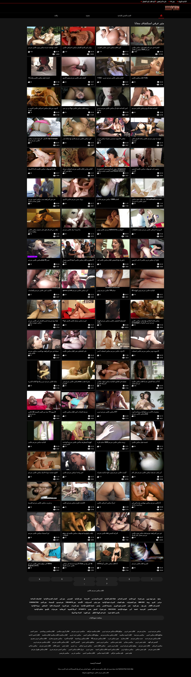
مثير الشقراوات (131, 602)
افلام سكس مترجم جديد (152, 638)
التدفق (95, 609)
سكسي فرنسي (64, 653)
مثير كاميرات (75, 606)
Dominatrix (33, 602)
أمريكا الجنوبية (72, 609)
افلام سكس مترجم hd (98, 638)
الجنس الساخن (122, 599)
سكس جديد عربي (75, 635)
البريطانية (63, 609)
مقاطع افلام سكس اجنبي (154, 635)
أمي (130, 609)
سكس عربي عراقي (85, 646)
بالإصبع (47, 609)
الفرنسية (142, 609)
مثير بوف (143, 606)
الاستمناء (86, 599)
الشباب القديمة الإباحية (50, 599)
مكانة (56, 15)
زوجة (148, 602)
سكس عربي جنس (102, 642)
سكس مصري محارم (55, 638)
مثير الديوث (65, 606)
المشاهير (44, 606)
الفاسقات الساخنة (36, 599)
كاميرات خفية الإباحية (108, 602)
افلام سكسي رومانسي (47, 631)
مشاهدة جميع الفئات (95, 618)
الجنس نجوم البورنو (120, 606)
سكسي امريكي (157, 646)
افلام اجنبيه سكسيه (125, 635)
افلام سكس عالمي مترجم (60, 642)
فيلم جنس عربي (140, 642)
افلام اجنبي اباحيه (34, 635)
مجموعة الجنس (107, 606)
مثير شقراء (141, 599)
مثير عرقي (97, 602)
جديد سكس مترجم (137, 638)
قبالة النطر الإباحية (110, 599)
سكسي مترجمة (139, 635)
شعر (129, 606)
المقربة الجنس (152, 609)
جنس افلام (56, 646)
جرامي (160, 602)
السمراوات (88, 602)
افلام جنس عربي (129, 631)
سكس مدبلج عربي (127, 649)
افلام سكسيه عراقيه (93, 631)
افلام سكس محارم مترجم (109, 635)
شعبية (88, 15)
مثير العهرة (87, 613)
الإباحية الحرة (68, 638)
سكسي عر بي (75, 653)
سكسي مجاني (128, 642)
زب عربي (74, 646)
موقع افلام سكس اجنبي (90, 635)
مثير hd (172, 1)
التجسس (70, 599)
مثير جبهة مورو (151, 599)
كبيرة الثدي (132, 599)
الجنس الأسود (75, 642)
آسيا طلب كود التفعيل (148, 1)
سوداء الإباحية (35, 606)
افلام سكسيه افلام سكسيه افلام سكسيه (55, 635)
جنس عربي (89, 649)
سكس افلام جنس (99, 646)
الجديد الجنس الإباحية (124, 15)
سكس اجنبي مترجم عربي (58, 649)
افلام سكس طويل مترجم (39, 649)
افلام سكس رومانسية (82, 638)
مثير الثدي (44, 602)
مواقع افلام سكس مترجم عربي (112, 631)
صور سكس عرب (113, 638)
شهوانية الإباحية (122, 609)
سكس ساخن (33, 646)
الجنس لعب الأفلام (154, 606)
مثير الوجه (136, 606)
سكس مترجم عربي (154, 631)
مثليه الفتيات (121, 602)
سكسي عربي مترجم (78, 631)
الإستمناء (51, 602)
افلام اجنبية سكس (103, 653)
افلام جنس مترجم (144, 646)
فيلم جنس (65, 646)
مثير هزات (54, 609)
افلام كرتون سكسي (63, 631)
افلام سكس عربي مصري (39, 638)
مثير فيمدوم (59, 602)
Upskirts (82, 609)
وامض (98, 606)
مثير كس (62, 599)
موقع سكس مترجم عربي (128, 646)
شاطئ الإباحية (38, 609)
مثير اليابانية (78, 599)
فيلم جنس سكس (116, 642)
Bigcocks (112, 609)
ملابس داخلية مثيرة (113, 613)
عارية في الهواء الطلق (99, 613)
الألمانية (80, 602)
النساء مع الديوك (77, 613)
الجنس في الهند (153, 642)
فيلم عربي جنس (113, 646)
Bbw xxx (141, 602)
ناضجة (136, 609)
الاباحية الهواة (183, 1)
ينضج (159, 599)
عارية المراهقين (161, 1)
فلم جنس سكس (141, 649)
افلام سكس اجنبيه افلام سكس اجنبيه (107, 649)
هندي (89, 609)
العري (153, 602)
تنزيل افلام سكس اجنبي (76, 649)
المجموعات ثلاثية (55, 606)
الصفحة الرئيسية (95, 663)
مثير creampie (71, 602)
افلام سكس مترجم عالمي (95, 590)
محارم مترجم (141, 631)
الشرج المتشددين (97, 599)
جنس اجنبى (34, 631)
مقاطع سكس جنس (88, 642)
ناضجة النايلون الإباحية (87, 606)
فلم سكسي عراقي (117, 653)
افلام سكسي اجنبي (89, 653)
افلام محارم (125, 638)
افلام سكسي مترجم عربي (41, 642)
